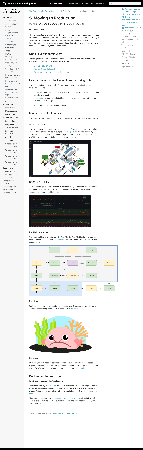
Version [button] (99, 3)
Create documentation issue (131, 18)
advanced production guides (65, 398)
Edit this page (130, 11)
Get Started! (70, 11)
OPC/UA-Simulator (130, 54)
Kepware (125, 63)
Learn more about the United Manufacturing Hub (130, 39)
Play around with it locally (129, 46)
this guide (57, 192)
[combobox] (125, 3)
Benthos (125, 60)
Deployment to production (127, 67)
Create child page (132, 14)
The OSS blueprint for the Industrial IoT (45, 11)
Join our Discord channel (44, 69)
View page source (132, 9)
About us (89, 3)
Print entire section (132, 28)
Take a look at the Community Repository (51, 72)
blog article (72, 132)
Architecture (39, 98)
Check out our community (127, 32)
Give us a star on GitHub (44, 66)
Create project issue (129, 23)
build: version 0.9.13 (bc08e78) (66, 413)
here (31, 394)
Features (37, 92)
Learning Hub (74, 3)
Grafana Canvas (128, 51)
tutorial (75, 137)
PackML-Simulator (129, 57)
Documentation (55, 3)
